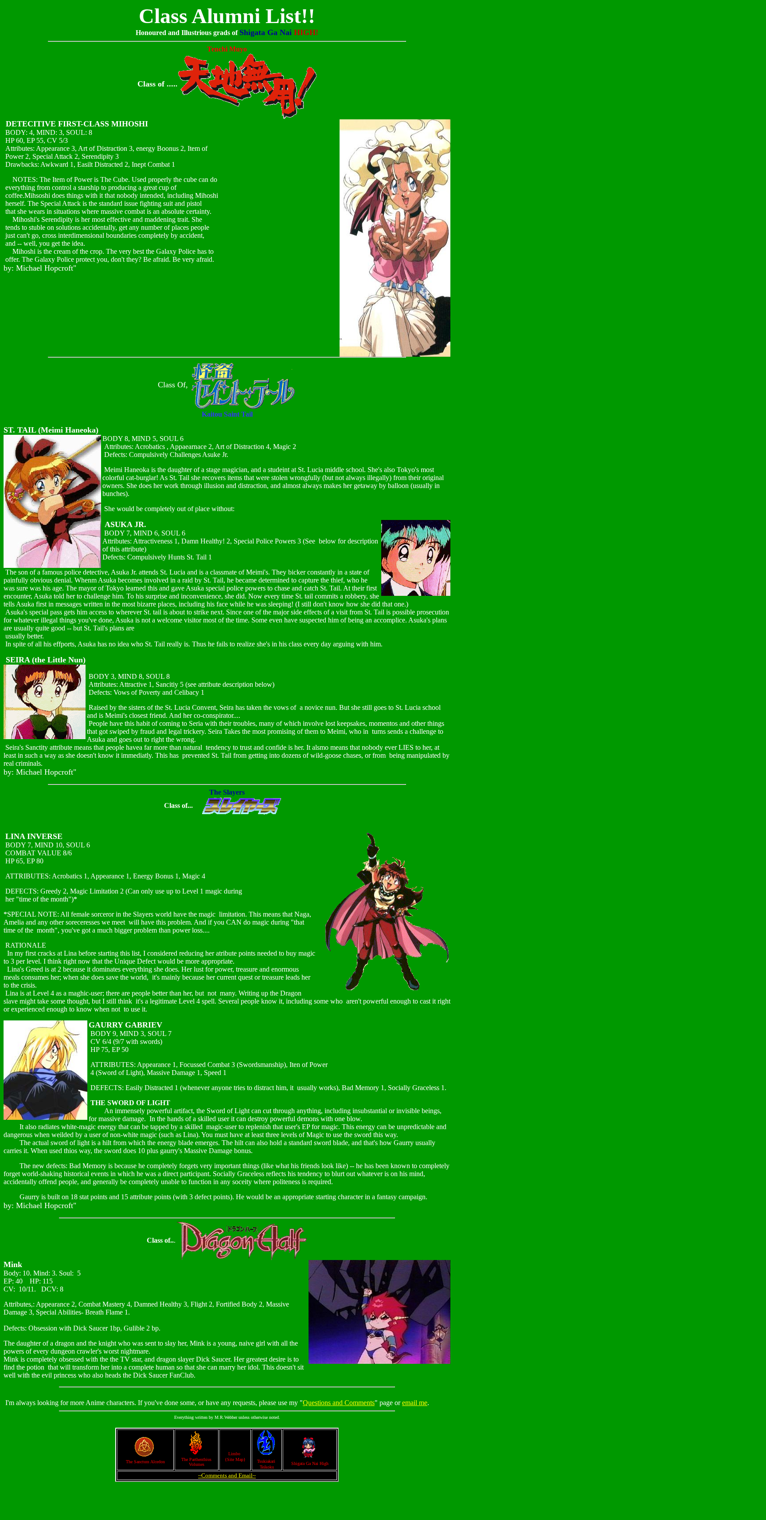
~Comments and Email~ (227, 1475)
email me (414, 1402)
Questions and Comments (339, 1402)
